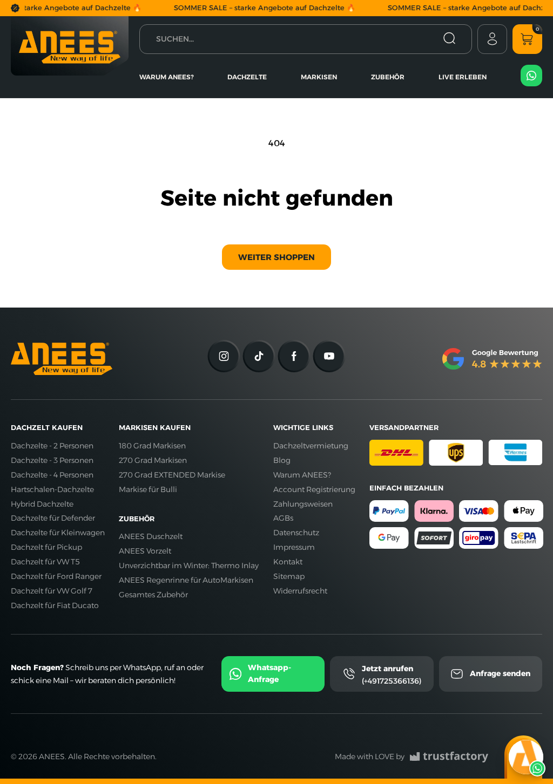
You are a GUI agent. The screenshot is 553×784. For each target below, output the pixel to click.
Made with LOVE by (369, 756)
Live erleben (463, 77)
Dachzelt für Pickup (46, 547)
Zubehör (387, 77)
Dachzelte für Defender (53, 518)
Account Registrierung (314, 489)
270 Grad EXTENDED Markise (172, 475)
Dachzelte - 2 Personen (52, 446)
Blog (282, 460)
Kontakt (287, 562)
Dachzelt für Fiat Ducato (55, 605)
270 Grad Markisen (153, 460)
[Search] (449, 39)
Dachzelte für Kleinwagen (58, 532)
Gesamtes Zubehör (153, 594)
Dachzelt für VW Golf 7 (51, 591)
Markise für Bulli (148, 489)
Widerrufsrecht (300, 591)
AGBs (283, 518)
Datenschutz (296, 532)
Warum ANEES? (166, 77)
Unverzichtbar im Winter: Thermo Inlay (189, 565)
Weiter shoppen (276, 257)
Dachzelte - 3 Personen (52, 460)
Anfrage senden (500, 673)
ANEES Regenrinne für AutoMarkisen (186, 580)
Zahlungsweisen (303, 504)
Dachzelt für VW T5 (45, 562)
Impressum (294, 547)
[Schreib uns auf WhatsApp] (526, 757)
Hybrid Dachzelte (42, 504)
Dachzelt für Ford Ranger (56, 576)
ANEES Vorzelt (145, 551)
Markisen (319, 77)
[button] (527, 39)
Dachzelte (247, 77)
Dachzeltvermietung (310, 446)
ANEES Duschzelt (151, 536)
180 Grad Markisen (152, 446)
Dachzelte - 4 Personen (52, 475)
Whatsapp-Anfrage (269, 673)
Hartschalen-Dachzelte (52, 489)
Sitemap (289, 576)
